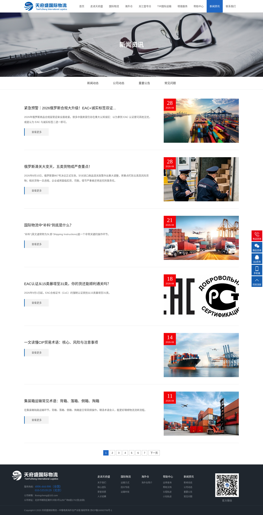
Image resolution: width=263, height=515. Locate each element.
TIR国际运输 (164, 6)
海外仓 (129, 6)
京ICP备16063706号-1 (101, 510)
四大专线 (125, 487)
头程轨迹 (167, 492)
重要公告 (144, 83)
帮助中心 (199, 6)
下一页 (154, 452)
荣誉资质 (102, 492)
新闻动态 (93, 83)
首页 (81, 6)
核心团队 (102, 487)
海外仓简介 (147, 482)
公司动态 (118, 83)
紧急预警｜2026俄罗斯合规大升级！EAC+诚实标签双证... (70, 108)
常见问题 (170, 83)
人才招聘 (102, 496)
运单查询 (167, 482)
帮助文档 (167, 487)
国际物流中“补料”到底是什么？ (48, 225)
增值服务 (182, 6)
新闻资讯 (215, 6)
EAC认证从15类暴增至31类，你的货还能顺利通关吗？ (67, 284)
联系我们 (231, 6)
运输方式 (125, 482)
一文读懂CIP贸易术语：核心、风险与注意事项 (61, 342)
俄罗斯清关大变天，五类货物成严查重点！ (58, 167)
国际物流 (114, 6)
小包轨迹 (167, 496)
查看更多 (37, 132)
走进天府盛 (96, 6)
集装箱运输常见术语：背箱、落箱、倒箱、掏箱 (61, 401)
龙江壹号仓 (145, 6)
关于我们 (102, 482)
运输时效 (125, 492)
